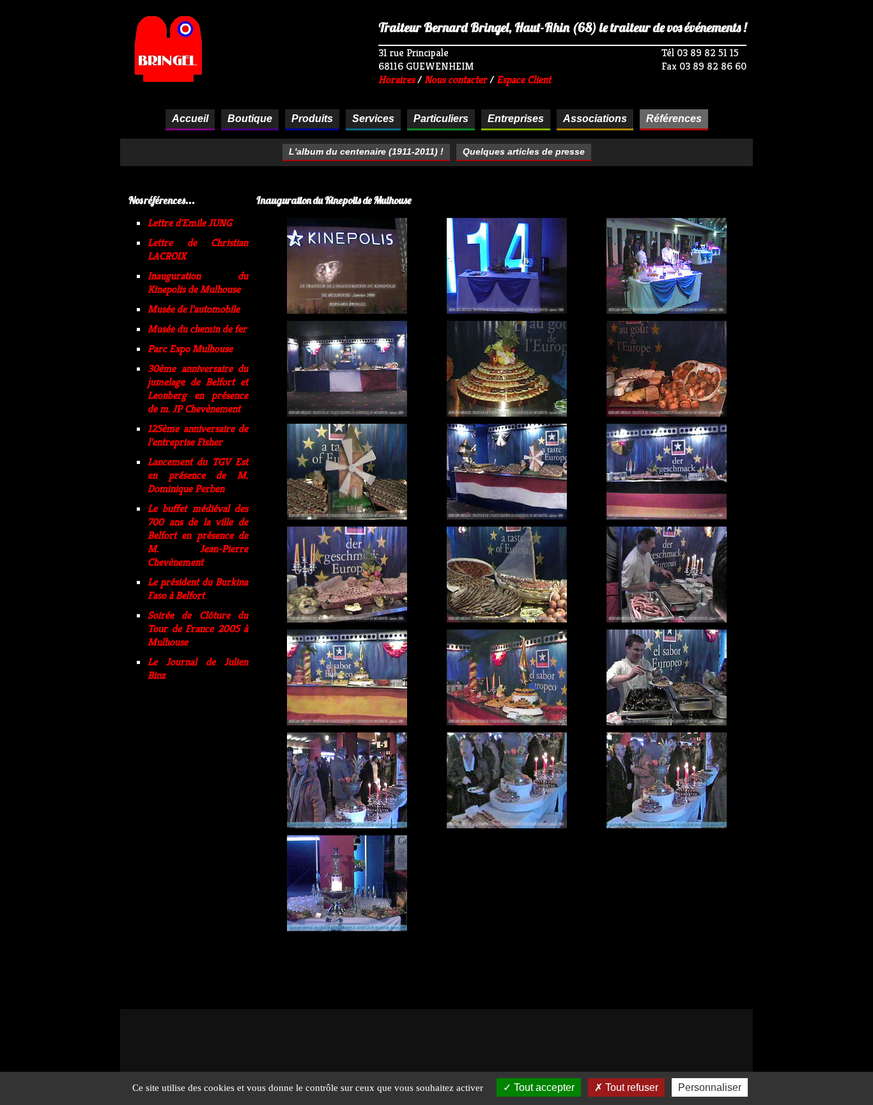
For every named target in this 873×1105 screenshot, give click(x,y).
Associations (595, 118)
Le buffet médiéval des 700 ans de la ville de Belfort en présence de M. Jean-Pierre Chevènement (198, 535)
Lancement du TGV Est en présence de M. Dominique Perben (198, 475)
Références (674, 118)
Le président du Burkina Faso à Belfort (198, 588)
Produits (312, 118)
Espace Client (524, 79)
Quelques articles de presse (524, 151)
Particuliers (440, 118)
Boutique (250, 118)
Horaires (396, 79)
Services (373, 118)
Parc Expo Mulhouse (190, 348)
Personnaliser (709, 1087)
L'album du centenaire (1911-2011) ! (366, 151)
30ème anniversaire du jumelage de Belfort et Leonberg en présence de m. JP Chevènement (198, 388)
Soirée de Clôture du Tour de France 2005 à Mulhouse (198, 628)
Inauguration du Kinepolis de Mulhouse (198, 282)
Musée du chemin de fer (197, 329)
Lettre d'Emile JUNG (190, 222)
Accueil (190, 118)
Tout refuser (630, 1087)
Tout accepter (543, 1087)
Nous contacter (455, 79)
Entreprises (516, 118)
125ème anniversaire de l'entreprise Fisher (198, 435)
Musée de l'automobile (194, 309)
